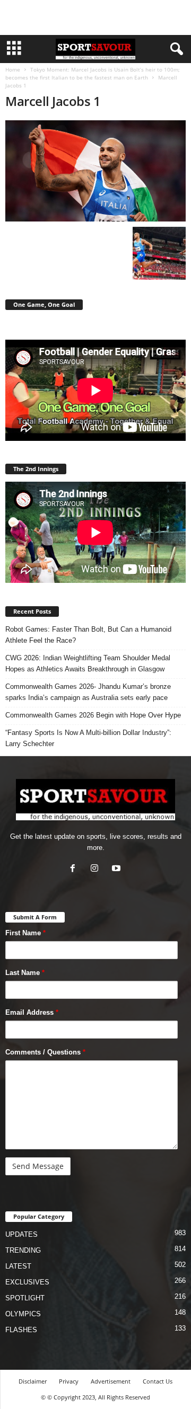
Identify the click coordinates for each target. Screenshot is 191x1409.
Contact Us (157, 1381)
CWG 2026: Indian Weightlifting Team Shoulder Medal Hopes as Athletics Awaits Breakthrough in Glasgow (87, 663)
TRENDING (23, 1250)
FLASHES (21, 1330)
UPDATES (21, 1234)
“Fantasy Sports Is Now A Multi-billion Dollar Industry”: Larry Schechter (88, 738)
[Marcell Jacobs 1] (95, 170)
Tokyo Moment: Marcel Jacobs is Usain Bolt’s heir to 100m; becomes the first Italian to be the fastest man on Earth (92, 73)
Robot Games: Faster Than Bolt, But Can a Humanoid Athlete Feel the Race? (88, 634)
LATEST (18, 1266)
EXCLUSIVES (27, 1282)
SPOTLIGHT (25, 1298)
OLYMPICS (23, 1314)
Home (12, 69)
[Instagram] (97, 869)
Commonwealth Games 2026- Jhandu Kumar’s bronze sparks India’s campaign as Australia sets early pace (88, 692)
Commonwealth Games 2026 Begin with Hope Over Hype (93, 715)
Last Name (25, 973)
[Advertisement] (95, 17)
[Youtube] (117, 869)
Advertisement (111, 1381)
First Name (25, 933)
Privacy (69, 1381)
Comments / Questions (45, 1052)
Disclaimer (33, 1381)
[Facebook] (75, 869)
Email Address (31, 1012)
